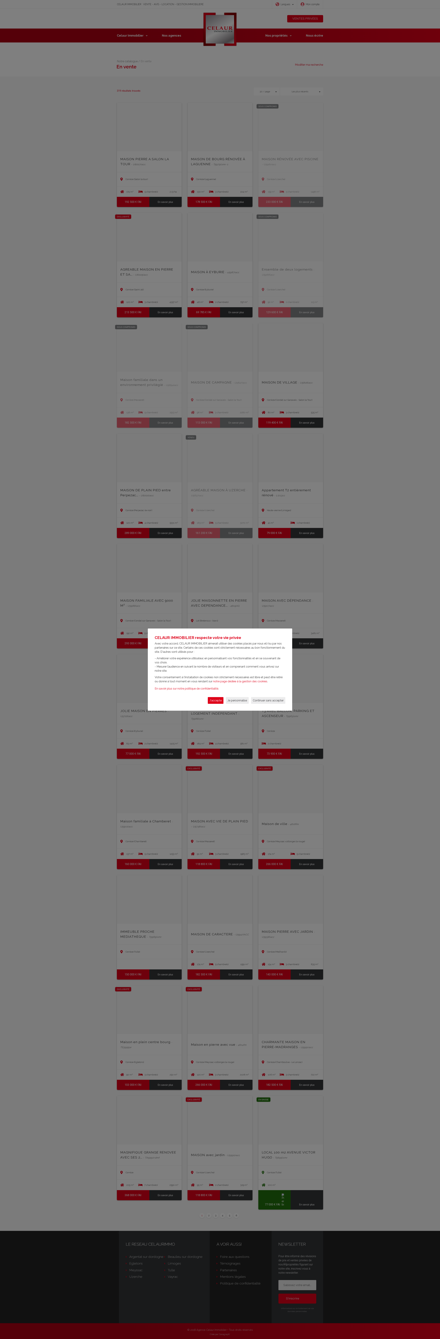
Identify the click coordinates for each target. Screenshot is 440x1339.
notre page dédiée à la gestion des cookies (240, 681)
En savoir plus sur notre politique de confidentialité (186, 688)
